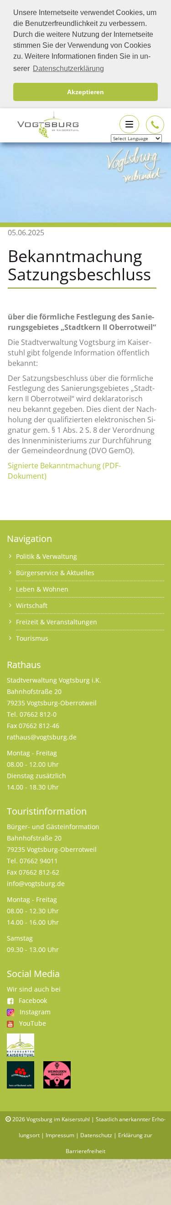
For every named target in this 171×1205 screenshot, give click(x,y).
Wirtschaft (31, 605)
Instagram (35, 1012)
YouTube (32, 1023)
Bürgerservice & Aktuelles (55, 572)
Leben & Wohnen (42, 589)
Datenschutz (96, 1135)
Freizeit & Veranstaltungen (56, 622)
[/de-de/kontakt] (155, 125)
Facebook (33, 1000)
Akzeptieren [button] (85, 92)
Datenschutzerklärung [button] (68, 68)
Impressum (60, 1135)
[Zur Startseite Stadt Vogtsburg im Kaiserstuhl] (43, 123)
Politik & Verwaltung (46, 556)
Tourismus (32, 638)
